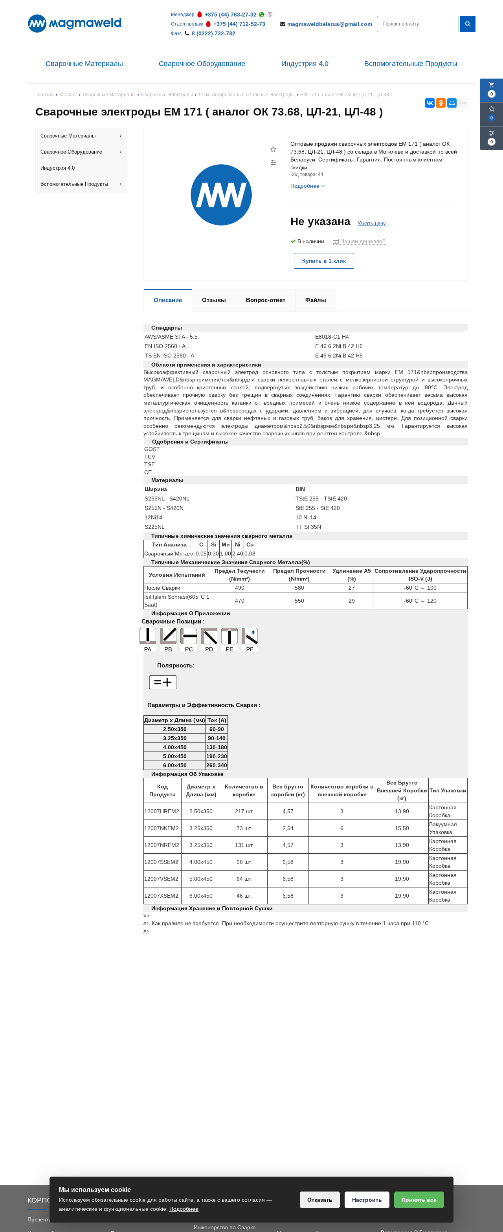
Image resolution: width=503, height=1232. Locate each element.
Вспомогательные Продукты (410, 64)
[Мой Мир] (452, 103)
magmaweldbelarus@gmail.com (329, 24)
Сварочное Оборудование (202, 64)
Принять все (419, 1200)
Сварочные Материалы (84, 64)
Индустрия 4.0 (305, 64)
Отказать (319, 1200)
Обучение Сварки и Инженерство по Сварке (225, 1223)
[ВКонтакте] (430, 103)
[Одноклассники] (441, 103)
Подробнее (183, 1209)
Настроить (367, 1200)
